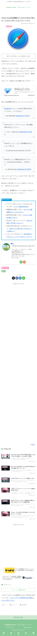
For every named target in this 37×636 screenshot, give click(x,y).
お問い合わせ (27, 627)
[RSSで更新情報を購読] (24, 262)
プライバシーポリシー (18, 630)
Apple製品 (5, 267)
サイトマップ (9, 627)
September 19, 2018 (21, 116)
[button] (33, 380)
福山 (12, 243)
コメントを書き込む (18, 590)
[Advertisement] (18, 363)
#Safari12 (7, 108)
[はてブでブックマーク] (20, 278)
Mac (4, 271)
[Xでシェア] (13, 278)
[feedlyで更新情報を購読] (21, 262)
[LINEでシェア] (23, 278)
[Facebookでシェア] (16, 278)
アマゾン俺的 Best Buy (21, 206)
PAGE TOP (19, 617)
